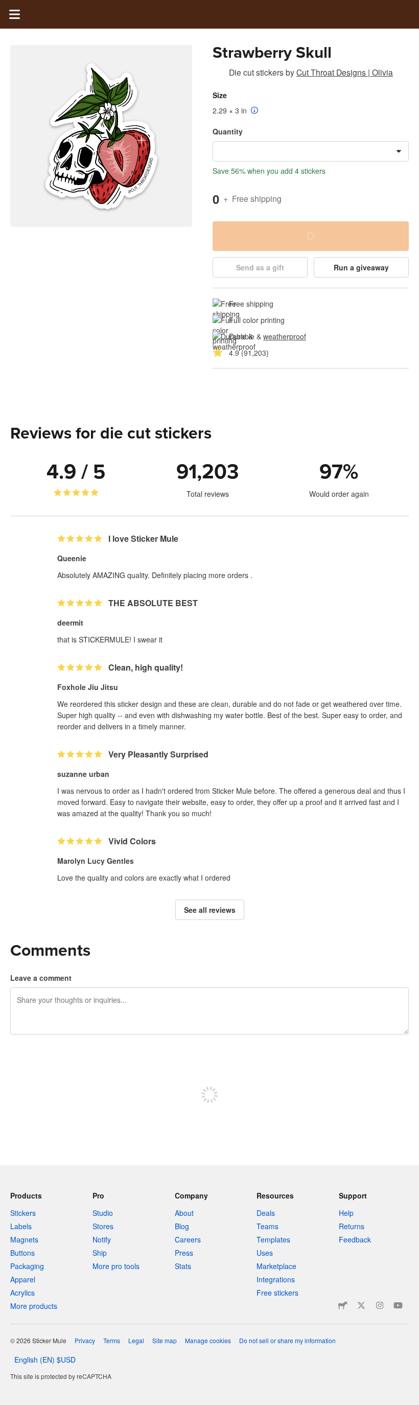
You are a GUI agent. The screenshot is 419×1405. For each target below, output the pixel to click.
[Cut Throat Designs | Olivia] (219, 74)
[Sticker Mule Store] (343, 1305)
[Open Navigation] (14, 14)
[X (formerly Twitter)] (361, 1305)
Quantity (228, 131)
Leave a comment (41, 978)
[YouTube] (398, 1305)
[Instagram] (380, 1305)
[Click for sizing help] (255, 111)
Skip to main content (7, 7)
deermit (70, 622)
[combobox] (311, 151)
